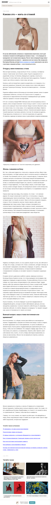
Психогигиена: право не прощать (12, 432)
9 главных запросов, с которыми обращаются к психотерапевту (22, 435)
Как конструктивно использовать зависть (15, 441)
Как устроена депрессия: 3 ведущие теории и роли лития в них (21, 438)
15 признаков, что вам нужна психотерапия (15, 429)
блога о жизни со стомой (27, 62)
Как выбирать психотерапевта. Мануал (14, 444)
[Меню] (49, 2)
